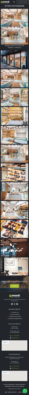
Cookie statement (20, 384)
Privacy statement (9, 384)
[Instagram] (14, 304)
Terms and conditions (18, 386)
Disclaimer (8, 386)
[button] (14, 2)
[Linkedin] (12, 304)
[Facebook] (17, 304)
